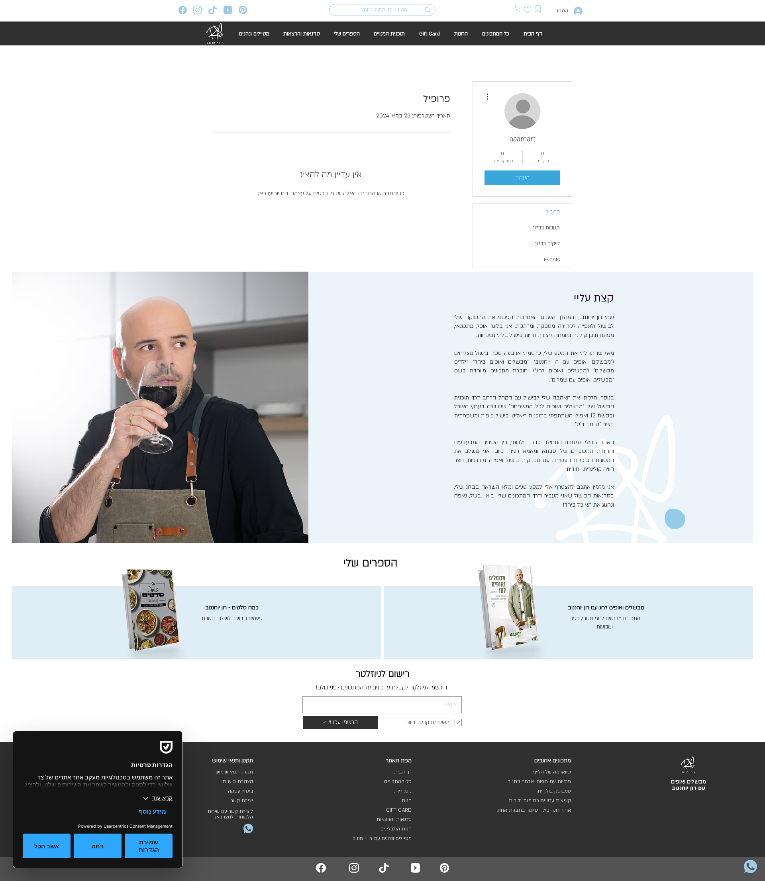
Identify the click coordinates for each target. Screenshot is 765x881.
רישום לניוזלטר (383, 674)
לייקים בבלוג (547, 243)
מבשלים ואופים (688, 781)
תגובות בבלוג (546, 227)
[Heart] (527, 10)
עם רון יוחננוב (688, 788)
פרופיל (553, 211)
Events (552, 259)
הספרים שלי (370, 563)
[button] (517, 8)
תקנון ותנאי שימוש (234, 772)
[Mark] (537, 9)
